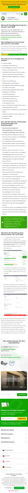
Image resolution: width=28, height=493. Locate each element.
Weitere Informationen (20, 485)
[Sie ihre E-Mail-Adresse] (14, 418)
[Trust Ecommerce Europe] (12, 363)
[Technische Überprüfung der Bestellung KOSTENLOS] (3, 18)
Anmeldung (22, 418)
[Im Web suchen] (17, 14)
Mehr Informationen (14, 7)
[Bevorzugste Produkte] (20, 14)
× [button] (26, 473)
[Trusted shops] (4, 363)
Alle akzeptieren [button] (19, 487)
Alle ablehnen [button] (8, 487)
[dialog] (14, 482)
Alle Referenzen (22, 394)
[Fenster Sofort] (4, 14)
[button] (25, 13)
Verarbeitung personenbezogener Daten (11, 423)
